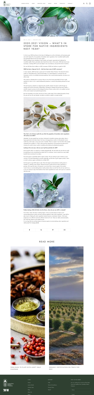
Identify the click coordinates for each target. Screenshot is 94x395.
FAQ (49, 382)
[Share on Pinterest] (53, 229)
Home (29, 382)
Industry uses (37, 39)
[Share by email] (64, 229)
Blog (55, 3)
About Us (30, 392)
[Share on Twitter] (41, 229)
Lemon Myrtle (25, 3)
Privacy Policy (51, 387)
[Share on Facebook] (29, 229)
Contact (70, 3)
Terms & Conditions (52, 385)
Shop (33, 3)
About (50, 3)
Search (49, 389)
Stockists (62, 3)
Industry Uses (41, 3)
